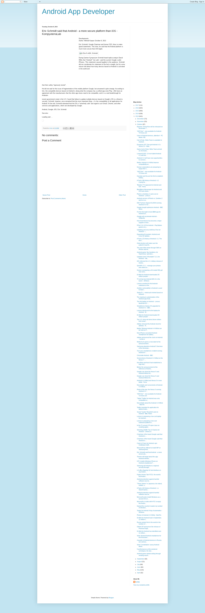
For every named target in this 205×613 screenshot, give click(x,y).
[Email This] (64, 128)
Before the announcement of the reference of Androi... (147, 368)
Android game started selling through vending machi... (149, 554)
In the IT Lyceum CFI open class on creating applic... (148, 426)
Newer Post (46, 195)
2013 (137, 116)
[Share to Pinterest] (73, 128)
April (138, 573)
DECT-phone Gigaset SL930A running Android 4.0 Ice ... (149, 203)
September (141, 559)
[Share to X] (68, 128)
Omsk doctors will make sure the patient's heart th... (147, 244)
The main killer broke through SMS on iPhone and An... (149, 248)
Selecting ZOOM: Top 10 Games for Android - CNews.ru (148, 430)
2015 (137, 111)
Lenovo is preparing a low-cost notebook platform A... (147, 421)
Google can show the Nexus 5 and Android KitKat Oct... (148, 372)
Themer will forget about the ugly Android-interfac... (147, 457)
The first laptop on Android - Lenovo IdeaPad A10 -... (148, 302)
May (138, 570)
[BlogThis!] (66, 128)
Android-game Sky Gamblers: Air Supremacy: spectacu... (147, 253)
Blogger (111, 598)
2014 (137, 113)
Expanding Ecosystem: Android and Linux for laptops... (148, 235)
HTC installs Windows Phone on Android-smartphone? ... (147, 462)
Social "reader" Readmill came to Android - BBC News (147, 412)
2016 (137, 108)
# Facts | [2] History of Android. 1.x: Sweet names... (148, 489)
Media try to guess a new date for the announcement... (149, 342)
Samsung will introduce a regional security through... (148, 466)
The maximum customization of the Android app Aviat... (148, 298)
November (140, 121)
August (139, 561)
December (140, 119)
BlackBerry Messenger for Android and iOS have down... (149, 190)
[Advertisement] (60, 52)
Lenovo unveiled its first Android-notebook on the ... (147, 284)
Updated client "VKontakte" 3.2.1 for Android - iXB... (148, 257)
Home (84, 195)
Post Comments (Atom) (58, 198)
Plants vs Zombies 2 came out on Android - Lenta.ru (147, 195)
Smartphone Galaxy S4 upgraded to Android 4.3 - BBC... (148, 307)
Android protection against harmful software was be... (148, 480)
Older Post (122, 195)
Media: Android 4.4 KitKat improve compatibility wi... (148, 163)
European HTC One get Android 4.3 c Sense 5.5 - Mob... (149, 145)
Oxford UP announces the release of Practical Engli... (148, 527)
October (140, 124)
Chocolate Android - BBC (145, 355)
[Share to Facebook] (71, 128)
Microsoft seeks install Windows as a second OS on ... (148, 498)
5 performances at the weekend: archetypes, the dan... (147, 550)
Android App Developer (78, 11)
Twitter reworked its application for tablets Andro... (148, 408)
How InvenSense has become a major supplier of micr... (149, 221)
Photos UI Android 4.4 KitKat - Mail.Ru (149, 515)
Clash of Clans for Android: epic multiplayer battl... (147, 444)
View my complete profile (141, 585)
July (138, 564)
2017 (137, 105)
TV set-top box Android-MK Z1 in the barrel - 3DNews (148, 280)
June (139, 567)
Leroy (138, 582)
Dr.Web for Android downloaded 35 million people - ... (148, 275)
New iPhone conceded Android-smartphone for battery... (147, 333)
